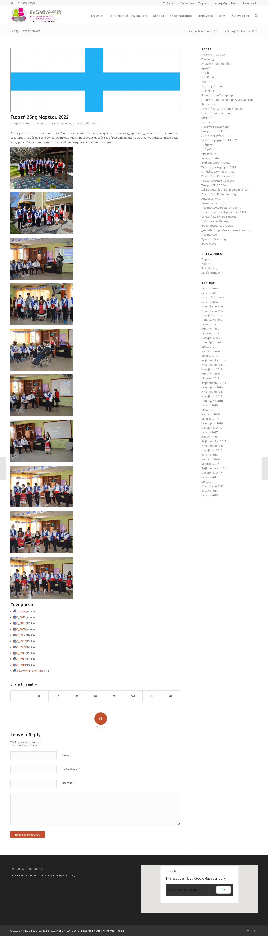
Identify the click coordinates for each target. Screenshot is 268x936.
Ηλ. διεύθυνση (71, 769)
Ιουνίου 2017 (209, 432)
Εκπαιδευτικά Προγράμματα (219, 95)
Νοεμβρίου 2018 (211, 396)
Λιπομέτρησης (210, 198)
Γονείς (235, 3)
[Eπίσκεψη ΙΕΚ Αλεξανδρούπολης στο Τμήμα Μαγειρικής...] (265, 468)
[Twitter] (12, 3)
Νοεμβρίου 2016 (211, 450)
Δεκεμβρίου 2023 (212, 306)
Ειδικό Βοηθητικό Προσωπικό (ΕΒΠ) (223, 212)
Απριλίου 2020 (210, 351)
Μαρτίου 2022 (210, 333)
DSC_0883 (19, 623)
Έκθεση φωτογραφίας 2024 (218, 167)
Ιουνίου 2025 (209, 293)
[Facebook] (18, 3)
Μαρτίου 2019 (210, 378)
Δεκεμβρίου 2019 (212, 365)
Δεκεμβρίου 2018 (212, 392)
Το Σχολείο (169, 3)
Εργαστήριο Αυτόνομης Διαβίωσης (223, 109)
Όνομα (67, 755)
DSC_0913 (19, 653)
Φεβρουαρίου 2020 (213, 360)
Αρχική (205, 68)
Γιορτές (219, 31)
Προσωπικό (187, 3)
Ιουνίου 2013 (209, 477)
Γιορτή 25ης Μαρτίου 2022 (39, 117)
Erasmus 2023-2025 (213, 55)
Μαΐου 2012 (208, 482)
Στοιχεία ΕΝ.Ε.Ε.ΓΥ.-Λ (214, 185)
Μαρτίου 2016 (210, 464)
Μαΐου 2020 (208, 347)
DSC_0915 (19, 659)
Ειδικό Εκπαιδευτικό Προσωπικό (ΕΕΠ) (225, 189)
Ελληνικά (91, 123)
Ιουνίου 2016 (209, 455)
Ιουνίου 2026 (209, 288)
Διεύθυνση (208, 77)
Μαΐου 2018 (208, 410)
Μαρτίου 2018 (210, 419)
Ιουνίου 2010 (209, 495)
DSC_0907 (19, 641)
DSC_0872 (19, 617)
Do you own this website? (183, 889)
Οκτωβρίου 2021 (212, 342)
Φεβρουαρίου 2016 (213, 468)
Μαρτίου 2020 (210, 356)
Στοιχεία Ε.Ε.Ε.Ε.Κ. (212, 131)
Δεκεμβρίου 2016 (212, 446)
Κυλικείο (207, 118)
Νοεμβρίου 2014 (211, 473)
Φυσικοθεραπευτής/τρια (217, 225)
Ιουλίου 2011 (209, 491)
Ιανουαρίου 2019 (212, 387)
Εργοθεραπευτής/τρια (215, 113)
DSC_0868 (19, 611)
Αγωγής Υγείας (210, 158)
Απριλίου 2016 (210, 459)
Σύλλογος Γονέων (212, 136)
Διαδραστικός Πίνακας (215, 162)
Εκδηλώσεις (209, 91)
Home (209, 31)
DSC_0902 (19, 635)
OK (223, 890)
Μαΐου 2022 (208, 324)
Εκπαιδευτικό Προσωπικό (217, 171)
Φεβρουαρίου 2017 (213, 441)
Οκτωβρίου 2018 (212, 401)
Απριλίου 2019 (210, 374)
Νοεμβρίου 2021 (211, 338)
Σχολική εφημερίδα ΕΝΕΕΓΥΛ (219, 140)
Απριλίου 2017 (210, 437)
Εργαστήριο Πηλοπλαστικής (219, 194)
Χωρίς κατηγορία (75, 123)
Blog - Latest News (25, 31)
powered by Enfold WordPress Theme (102, 930)
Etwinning (207, 59)
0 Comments (41, 123)
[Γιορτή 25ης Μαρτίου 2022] (95, 80)
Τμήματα (203, 3)
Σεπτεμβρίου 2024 (213, 297)
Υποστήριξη (220, 3)
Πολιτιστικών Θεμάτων (216, 221)
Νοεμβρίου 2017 (211, 428)
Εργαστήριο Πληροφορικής (218, 216)
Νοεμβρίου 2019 (211, 369)
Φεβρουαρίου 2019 (213, 383)
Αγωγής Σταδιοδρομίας (216, 64)
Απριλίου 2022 (210, 329)
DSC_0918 (19, 665)
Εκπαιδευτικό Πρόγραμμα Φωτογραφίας (227, 100)
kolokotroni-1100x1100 (27, 671)
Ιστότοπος (68, 782)
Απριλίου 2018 (210, 414)
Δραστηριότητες (211, 86)
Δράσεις (206, 82)
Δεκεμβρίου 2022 (212, 311)
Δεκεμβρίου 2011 (212, 486)
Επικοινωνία (250, 3)
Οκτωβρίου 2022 (212, 320)
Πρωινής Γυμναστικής (215, 127)
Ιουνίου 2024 (209, 302)
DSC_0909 (19, 647)
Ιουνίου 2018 (209, 405)
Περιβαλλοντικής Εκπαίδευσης (221, 207)
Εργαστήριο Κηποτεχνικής (218, 176)
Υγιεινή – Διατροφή (213, 239)
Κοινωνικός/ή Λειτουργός (217, 180)
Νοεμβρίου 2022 (211, 315)
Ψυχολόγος (208, 243)
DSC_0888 (19, 629)
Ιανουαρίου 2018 (212, 423)
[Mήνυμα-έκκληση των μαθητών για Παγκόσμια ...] (3, 468)
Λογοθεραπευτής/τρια (215, 203)
